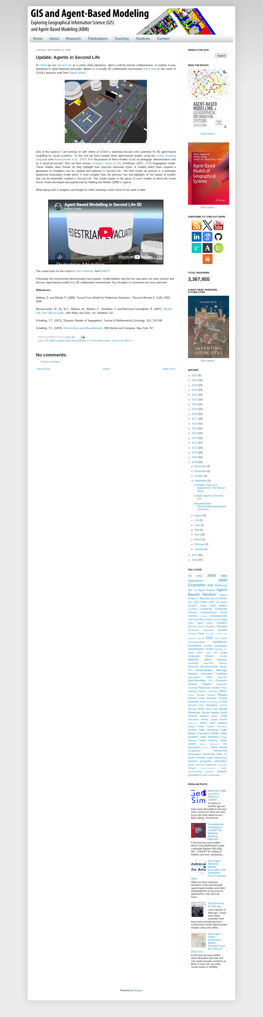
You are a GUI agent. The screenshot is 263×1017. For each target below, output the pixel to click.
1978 (148, 163)
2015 (195, 428)
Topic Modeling (208, 729)
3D (46, 340)
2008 (195, 462)
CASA (43, 65)
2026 (195, 375)
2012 (195, 442)
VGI (225, 743)
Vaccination (194, 747)
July (197, 520)
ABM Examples (57, 340)
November (201, 471)
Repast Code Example (202, 698)
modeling (222, 765)
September (201, 480)
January (199, 549)
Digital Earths (205, 623)
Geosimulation (196, 649)
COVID (203, 602)
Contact (163, 38)
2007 (195, 555)
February (200, 544)
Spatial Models (219, 719)
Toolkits (192, 729)
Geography (221, 645)
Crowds (203, 616)
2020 (195, 404)
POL (211, 680)
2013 (195, 438)
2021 (195, 399)
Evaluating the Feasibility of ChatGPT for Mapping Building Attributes (216, 832)
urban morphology (211, 775)
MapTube (208, 663)
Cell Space (221, 602)
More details (208, 133)
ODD (209, 677)
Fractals (200, 638)
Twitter (215, 733)
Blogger (138, 990)
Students (143, 38)
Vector (206, 747)
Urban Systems (208, 740)
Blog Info (214, 598)
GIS (209, 638)
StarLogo (192, 723)
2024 (195, 385)
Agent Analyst (206, 590)
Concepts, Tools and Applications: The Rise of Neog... (209, 488)
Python (223, 691)
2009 (195, 457)
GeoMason (220, 641)
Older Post (169, 369)
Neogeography (204, 670)
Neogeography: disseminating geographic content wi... (210, 506)
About (54, 38)
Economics (193, 630)
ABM (211, 575)
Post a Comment (50, 361)
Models (223, 666)
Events (222, 630)
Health (209, 649)
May (197, 529)
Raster (191, 695)
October (199, 476)
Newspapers (194, 677)
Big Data (205, 598)
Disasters (222, 622)
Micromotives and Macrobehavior (83, 328)
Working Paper (204, 757)
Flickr (201, 633)
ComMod (192, 609)
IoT (225, 649)
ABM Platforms (217, 585)
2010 (195, 452)
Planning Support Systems (202, 691)
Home (37, 38)
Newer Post (43, 369)
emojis (191, 764)
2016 (195, 423)
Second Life (64, 65)
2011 (195, 447)
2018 (195, 414)
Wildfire (191, 757)
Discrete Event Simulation (201, 626)
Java (190, 652)
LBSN (199, 652)
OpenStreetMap (197, 680)
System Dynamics (217, 726)
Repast (222, 694)
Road (202, 701)
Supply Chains (196, 726)
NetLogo (221, 670)
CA (88, 340)
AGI (190, 590)
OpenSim (222, 677)
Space (214, 716)
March (198, 539)
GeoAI (224, 638)
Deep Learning (213, 619)
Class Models (218, 605)
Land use (211, 652)
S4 (220, 701)
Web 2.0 (128, 340)
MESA (208, 659)
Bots (190, 602)
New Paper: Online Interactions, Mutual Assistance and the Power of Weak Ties (208, 943)
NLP (190, 670)
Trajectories (203, 733)
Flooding (210, 634)
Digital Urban (77, 72)
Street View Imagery (213, 722)
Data (190, 619)
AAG (199, 575)
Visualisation (194, 750)
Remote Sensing (206, 695)
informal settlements (206, 764)
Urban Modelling (209, 736)
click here (150, 68)
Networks (222, 673)
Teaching (121, 38)
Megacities (193, 666)
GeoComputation (196, 642)
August (199, 515)
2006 (195, 560)
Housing (218, 649)
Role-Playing (212, 702)
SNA (224, 701)
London (223, 656)
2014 (195, 433)
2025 (195, 380)
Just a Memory (85, 271)
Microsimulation (209, 666)
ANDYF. (106, 271)
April (197, 534)
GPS (217, 638)
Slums (200, 708)
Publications (97, 38)
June (198, 525)
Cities (203, 605)
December (201, 466)
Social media (210, 712)
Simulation (212, 705)
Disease (222, 626)
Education (209, 630)
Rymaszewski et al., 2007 (69, 159)
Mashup (223, 663)
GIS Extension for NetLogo (216, 905)
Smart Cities (212, 709)
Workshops (221, 757)
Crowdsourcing (218, 615)
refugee (192, 768)
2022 (195, 394)
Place (224, 688)
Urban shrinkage (209, 744)
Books (223, 598)
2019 (195, 409)
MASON (193, 659)
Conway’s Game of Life (106, 163)
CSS (211, 602)
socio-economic (208, 768)
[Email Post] (82, 337)
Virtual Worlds (218, 747)
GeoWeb (208, 646)
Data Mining (199, 619)
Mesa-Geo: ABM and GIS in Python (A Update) (217, 795)
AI (195, 590)
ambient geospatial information (207, 761)
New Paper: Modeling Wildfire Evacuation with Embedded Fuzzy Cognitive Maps (208, 870)
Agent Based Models (76, 340)
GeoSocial (194, 645)
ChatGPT (192, 605)
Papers (206, 684)
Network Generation (200, 673)
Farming (192, 633)
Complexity (206, 608)
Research (73, 38)
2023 (195, 390)
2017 (195, 418)
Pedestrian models (101, 340)
